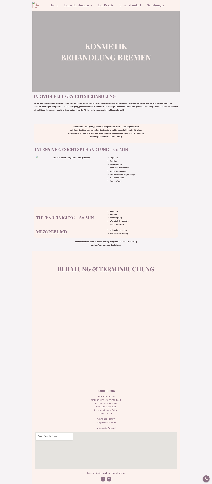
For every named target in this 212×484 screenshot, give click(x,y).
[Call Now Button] (206, 478)
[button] (90, 5)
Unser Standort (130, 5)
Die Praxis (105, 5)
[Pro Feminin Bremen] (36, 5)
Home (53, 5)
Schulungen (155, 5)
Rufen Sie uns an (106, 396)
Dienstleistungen (76, 5)
